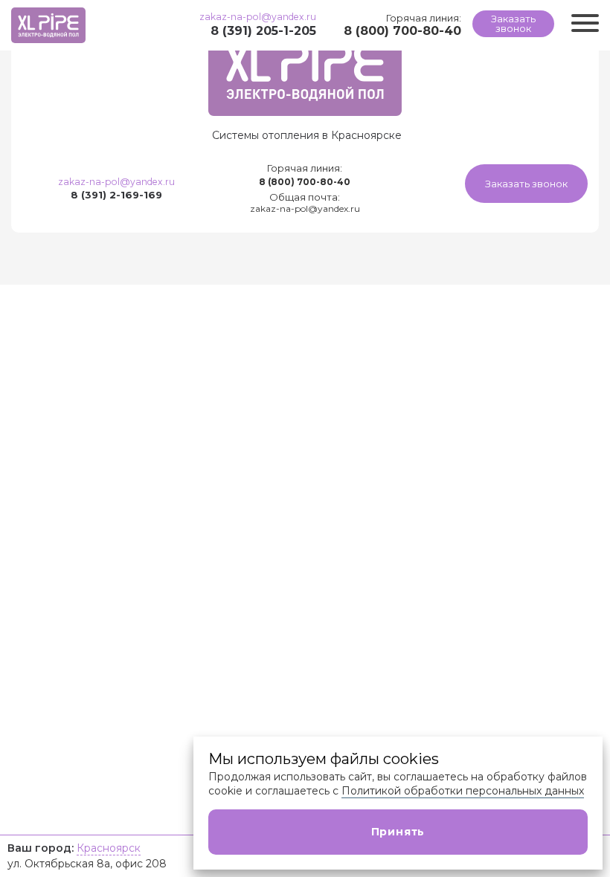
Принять (398, 831)
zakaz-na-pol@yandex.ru (257, 16)
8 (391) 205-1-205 (263, 31)
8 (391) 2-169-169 (116, 195)
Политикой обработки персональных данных (462, 790)
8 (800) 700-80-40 (402, 31)
